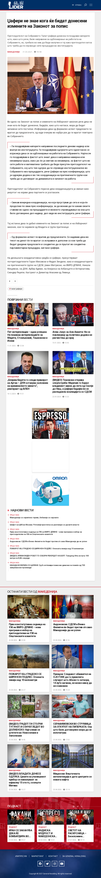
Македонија (13, 51)
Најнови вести (22, 510)
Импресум (21, 856)
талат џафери (16, 289)
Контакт (53, 856)
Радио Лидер (15, 5)
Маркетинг (38, 856)
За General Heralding (74, 856)
